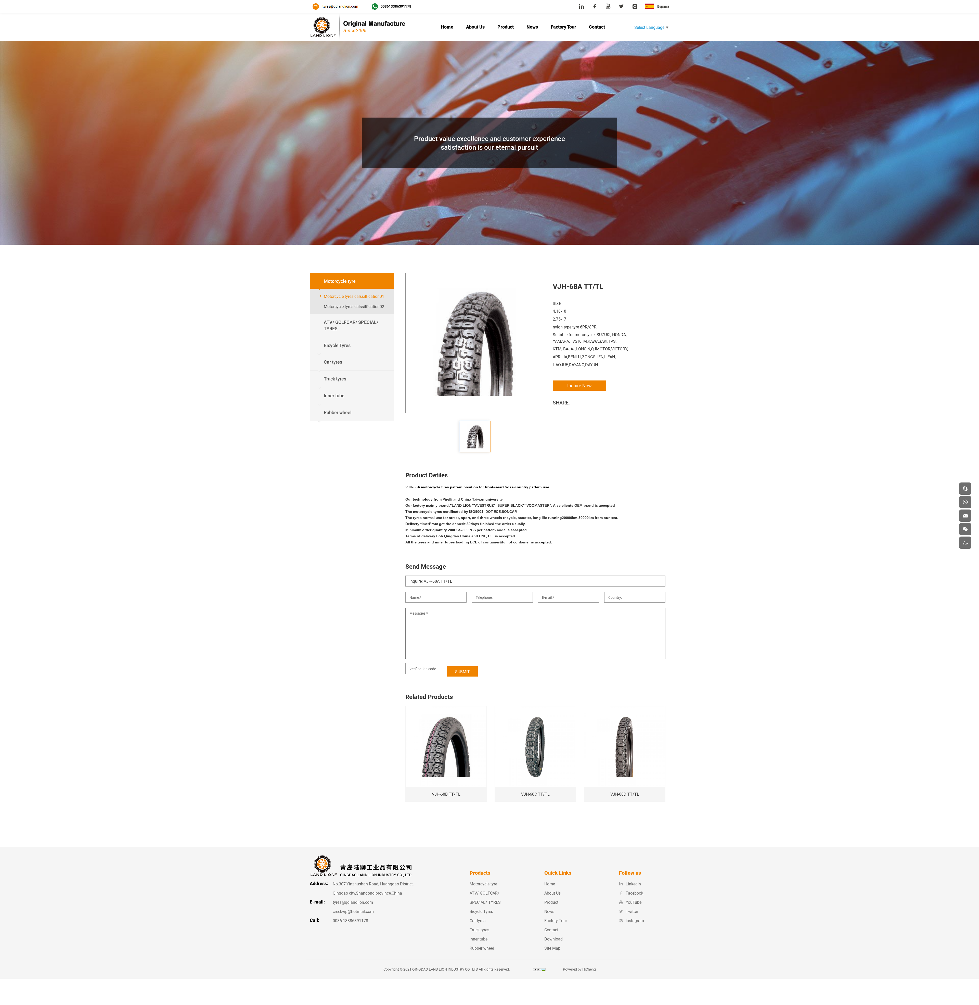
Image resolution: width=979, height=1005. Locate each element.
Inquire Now (579, 386)
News (532, 27)
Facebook (634, 893)
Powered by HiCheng (579, 969)
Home (447, 27)
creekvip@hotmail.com (353, 911)
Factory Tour (563, 27)
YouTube (633, 902)
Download (553, 939)
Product (505, 27)
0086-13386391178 (350, 920)
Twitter (632, 911)
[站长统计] (539, 969)
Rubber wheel (482, 948)
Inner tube (478, 939)
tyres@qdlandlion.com (353, 902)
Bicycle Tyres (481, 911)
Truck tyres (479, 929)
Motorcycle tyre (483, 883)
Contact (597, 27)
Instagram (635, 920)
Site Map (552, 948)
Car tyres (477, 920)
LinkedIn (633, 883)
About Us (475, 27)
